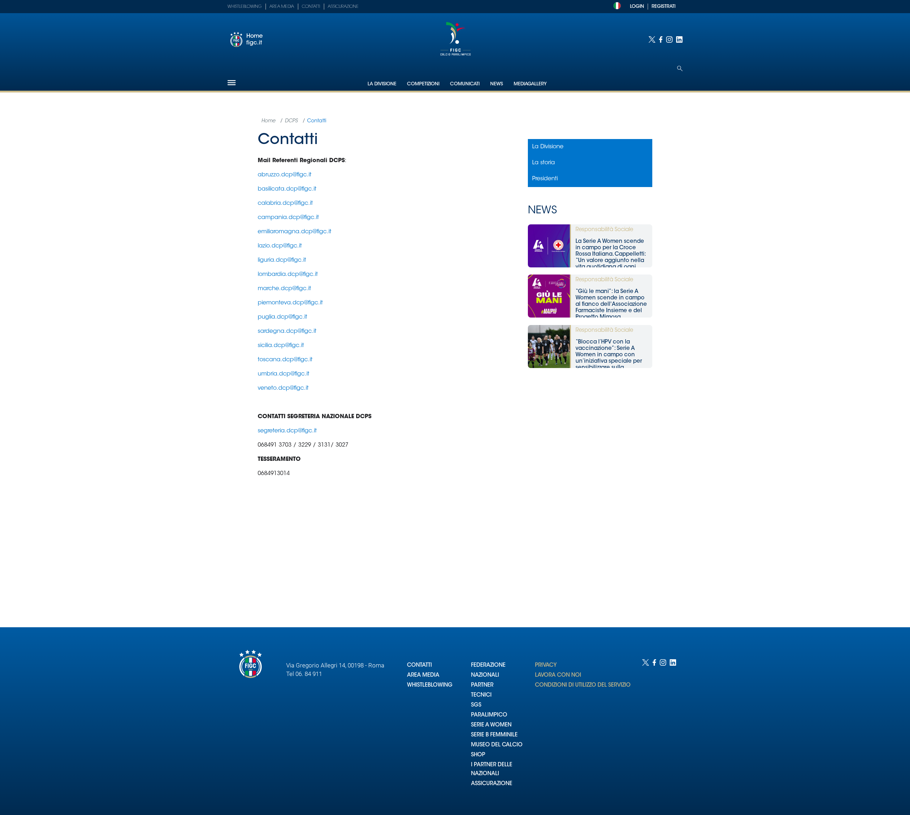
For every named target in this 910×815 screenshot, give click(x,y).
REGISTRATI (663, 6)
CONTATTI (419, 665)
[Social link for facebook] (661, 39)
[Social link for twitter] (651, 39)
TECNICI (481, 695)
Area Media (281, 7)
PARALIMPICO (489, 715)
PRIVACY (546, 665)
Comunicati (465, 84)
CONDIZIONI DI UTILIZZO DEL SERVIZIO (583, 685)
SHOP (478, 755)
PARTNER (482, 685)
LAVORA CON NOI (558, 675)
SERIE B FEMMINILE (494, 735)
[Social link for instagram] (669, 39)
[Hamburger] (232, 83)
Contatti (311, 7)
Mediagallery (530, 84)
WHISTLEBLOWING (430, 685)
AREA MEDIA (423, 675)
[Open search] (679, 68)
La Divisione (382, 84)
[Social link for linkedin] (679, 39)
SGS (476, 705)
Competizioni (423, 84)
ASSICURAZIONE (491, 784)
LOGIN (637, 6)
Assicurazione (343, 7)
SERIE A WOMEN (491, 725)
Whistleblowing (245, 7)
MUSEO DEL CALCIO (497, 745)
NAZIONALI (485, 675)
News (496, 84)
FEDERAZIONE (488, 665)
